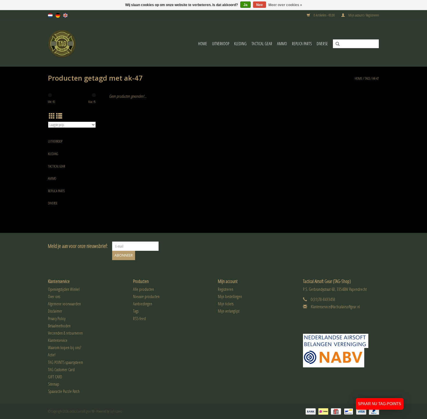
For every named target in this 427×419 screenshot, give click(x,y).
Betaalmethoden (59, 326)
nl (50, 15)
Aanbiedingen (142, 303)
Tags (367, 78)
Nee (259, 5)
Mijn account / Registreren (363, 15)
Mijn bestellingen (230, 296)
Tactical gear (262, 43)
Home (202, 43)
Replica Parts (302, 43)
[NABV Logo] (341, 357)
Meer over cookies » (285, 5)
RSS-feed (139, 318)
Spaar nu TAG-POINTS (379, 404)
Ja (245, 5)
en (65, 15)
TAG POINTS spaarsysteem (65, 362)
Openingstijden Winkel (64, 289)
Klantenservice (57, 340)
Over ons (54, 296)
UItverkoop (220, 43)
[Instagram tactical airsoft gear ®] (374, 246)
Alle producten (143, 289)
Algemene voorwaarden (64, 303)
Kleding (240, 43)
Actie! (51, 355)
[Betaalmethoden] (310, 411)
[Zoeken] (335, 44)
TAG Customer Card (61, 369)
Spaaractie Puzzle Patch (64, 391)
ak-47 (375, 78)
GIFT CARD (55, 377)
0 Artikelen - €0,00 (324, 15)
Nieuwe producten (146, 296)
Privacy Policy (56, 318)
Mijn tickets (226, 303)
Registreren (225, 289)
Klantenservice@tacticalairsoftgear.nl (335, 306)
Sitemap (53, 384)
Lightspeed (116, 411)
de (57, 15)
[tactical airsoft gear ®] (70, 44)
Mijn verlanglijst (228, 311)
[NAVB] (341, 341)
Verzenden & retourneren (65, 333)
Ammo (282, 43)
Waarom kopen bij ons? (64, 347)
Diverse (322, 43)
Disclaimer (55, 311)
